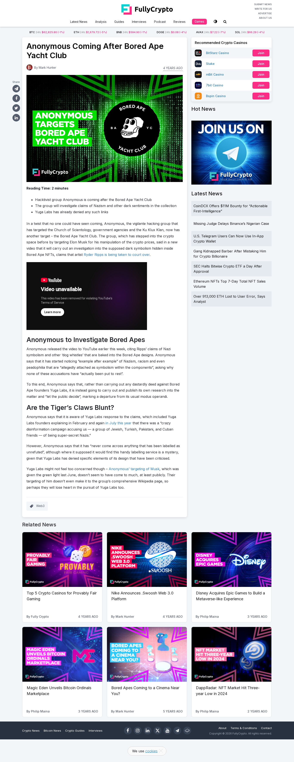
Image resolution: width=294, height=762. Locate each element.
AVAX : (211, 32)
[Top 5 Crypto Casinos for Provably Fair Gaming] (62, 559)
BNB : (131, 32)
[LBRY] (187, 730)
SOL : (250, 32)
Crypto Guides (75, 730)
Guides (119, 21)
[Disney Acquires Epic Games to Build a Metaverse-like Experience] (231, 559)
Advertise (265, 13)
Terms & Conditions (244, 728)
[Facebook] (128, 730)
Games (199, 21)
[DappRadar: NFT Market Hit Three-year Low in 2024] (231, 654)
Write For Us (263, 8)
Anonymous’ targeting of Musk (134, 469)
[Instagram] (138, 730)
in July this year (118, 423)
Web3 (40, 506)
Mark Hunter (47, 67)
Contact (266, 728)
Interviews (139, 21)
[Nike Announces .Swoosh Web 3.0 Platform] (147, 559)
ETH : (90, 32)
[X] (157, 730)
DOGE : (172, 32)
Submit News (263, 4)
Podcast (160, 21)
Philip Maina (209, 616)
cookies (151, 751)
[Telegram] (177, 730)
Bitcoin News (52, 730)
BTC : (46, 32)
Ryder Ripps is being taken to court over (117, 254)
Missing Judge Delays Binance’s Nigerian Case (231, 223)
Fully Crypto (40, 616)
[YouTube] (167, 730)
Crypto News (31, 730)
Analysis (101, 21)
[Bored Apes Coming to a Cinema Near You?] (147, 654)
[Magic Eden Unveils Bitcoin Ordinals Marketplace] (62, 654)
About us (265, 17)
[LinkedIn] (148, 730)
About (222, 728)
